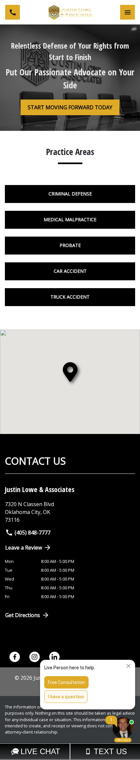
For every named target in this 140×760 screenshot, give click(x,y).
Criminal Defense (70, 194)
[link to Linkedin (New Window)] (54, 657)
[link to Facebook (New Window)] (14, 657)
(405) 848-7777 (32, 532)
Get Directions (22, 615)
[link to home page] (70, 12)
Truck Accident (70, 297)
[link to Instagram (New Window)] (34, 657)
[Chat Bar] (70, 751)
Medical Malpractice (70, 219)
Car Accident (70, 271)
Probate (70, 245)
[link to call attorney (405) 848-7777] (12, 12)
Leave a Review (23, 547)
